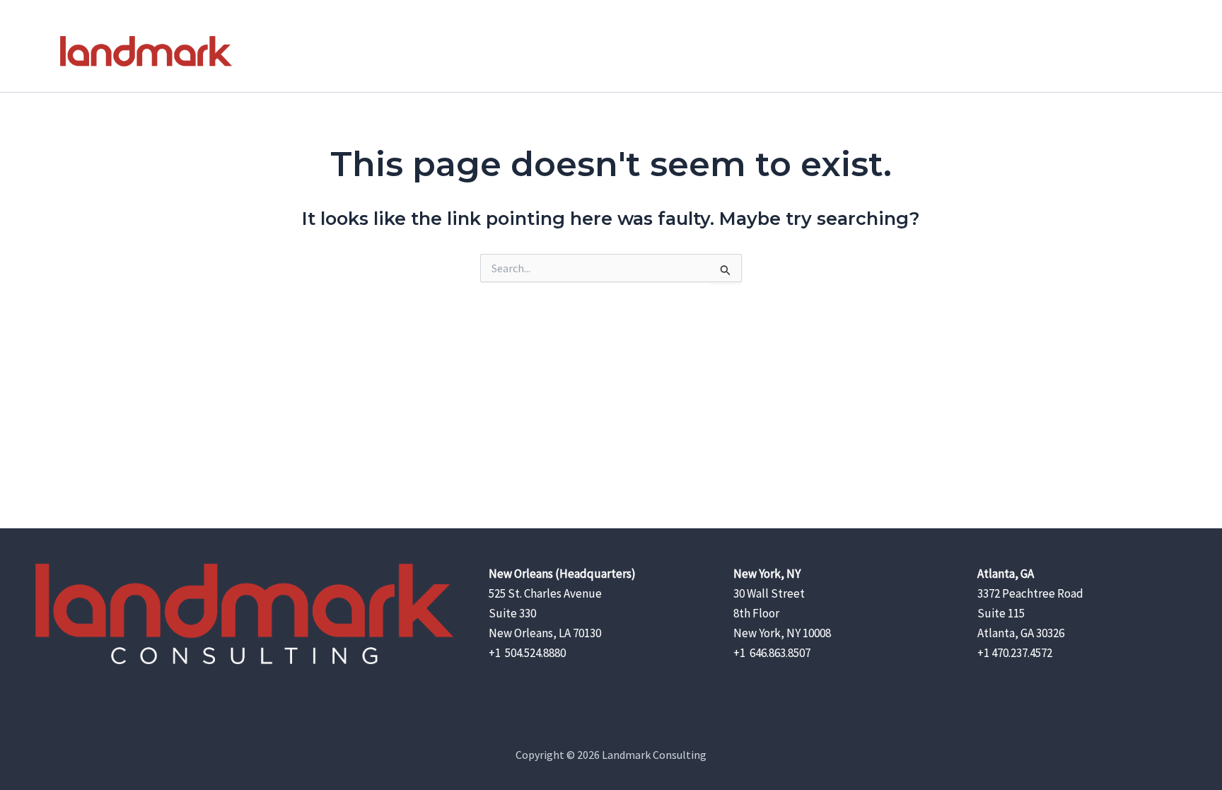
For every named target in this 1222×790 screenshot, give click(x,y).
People (951, 56)
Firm (830, 56)
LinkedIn (1127, 56)
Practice (887, 56)
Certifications (1028, 56)
